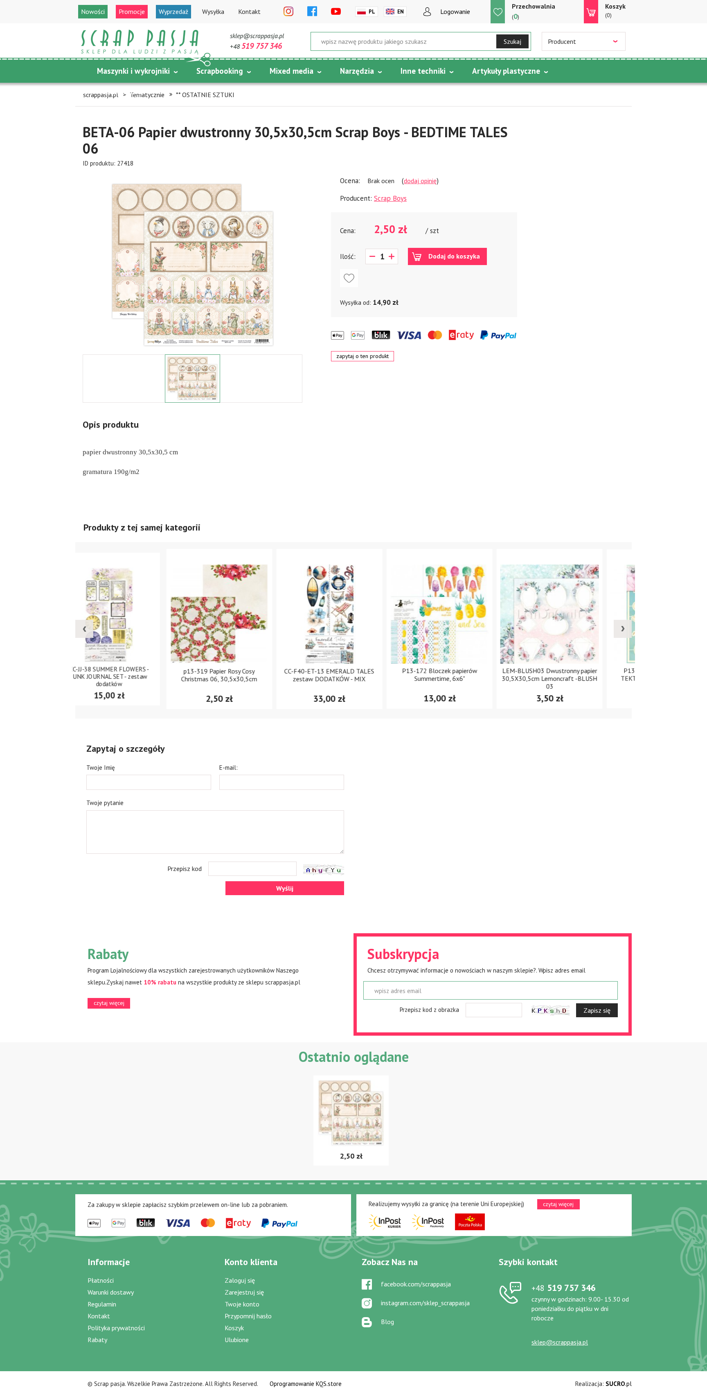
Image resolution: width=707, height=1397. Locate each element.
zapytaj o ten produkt (362, 356)
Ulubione (237, 1340)
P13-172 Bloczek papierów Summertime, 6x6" (354, 675)
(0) (615, 10)
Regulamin (102, 1304)
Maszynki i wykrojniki (133, 71)
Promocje (132, 11)
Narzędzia (357, 71)
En (400, 11)
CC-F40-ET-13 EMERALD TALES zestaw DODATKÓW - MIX (243, 675)
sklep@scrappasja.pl (257, 36)
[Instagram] (288, 12)
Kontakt (249, 11)
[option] (192, 261)
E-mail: (228, 767)
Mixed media (291, 71)
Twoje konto (242, 1304)
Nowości (93, 11)
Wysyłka (213, 11)
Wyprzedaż (173, 11)
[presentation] (84, 629)
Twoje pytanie (105, 803)
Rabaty (97, 1340)
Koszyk (234, 1328)
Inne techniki (423, 71)
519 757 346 (563, 1287)
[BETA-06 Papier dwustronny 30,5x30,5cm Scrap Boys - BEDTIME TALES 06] (193, 265)
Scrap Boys (390, 198)
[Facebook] (312, 12)
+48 (256, 46)
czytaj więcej (109, 1003)
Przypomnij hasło (248, 1316)
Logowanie (455, 11)
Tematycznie (119, 91)
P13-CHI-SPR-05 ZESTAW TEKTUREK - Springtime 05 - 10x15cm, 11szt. (574, 679)
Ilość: (348, 256)
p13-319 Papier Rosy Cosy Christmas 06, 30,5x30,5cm (133, 675)
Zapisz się (596, 1010)
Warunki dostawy (111, 1292)
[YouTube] (336, 12)
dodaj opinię (420, 181)
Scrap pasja (140, 41)
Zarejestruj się (244, 1292)
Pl (372, 11)
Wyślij (284, 888)
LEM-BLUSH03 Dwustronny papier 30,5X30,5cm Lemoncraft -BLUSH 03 (463, 679)
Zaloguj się (240, 1280)
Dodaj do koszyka (454, 256)
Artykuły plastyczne (506, 71)
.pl (619, 1384)
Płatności (101, 1280)
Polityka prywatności (116, 1328)
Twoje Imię (100, 767)
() (533, 11)
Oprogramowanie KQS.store (306, 1384)
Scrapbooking (219, 71)
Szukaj (512, 41)
